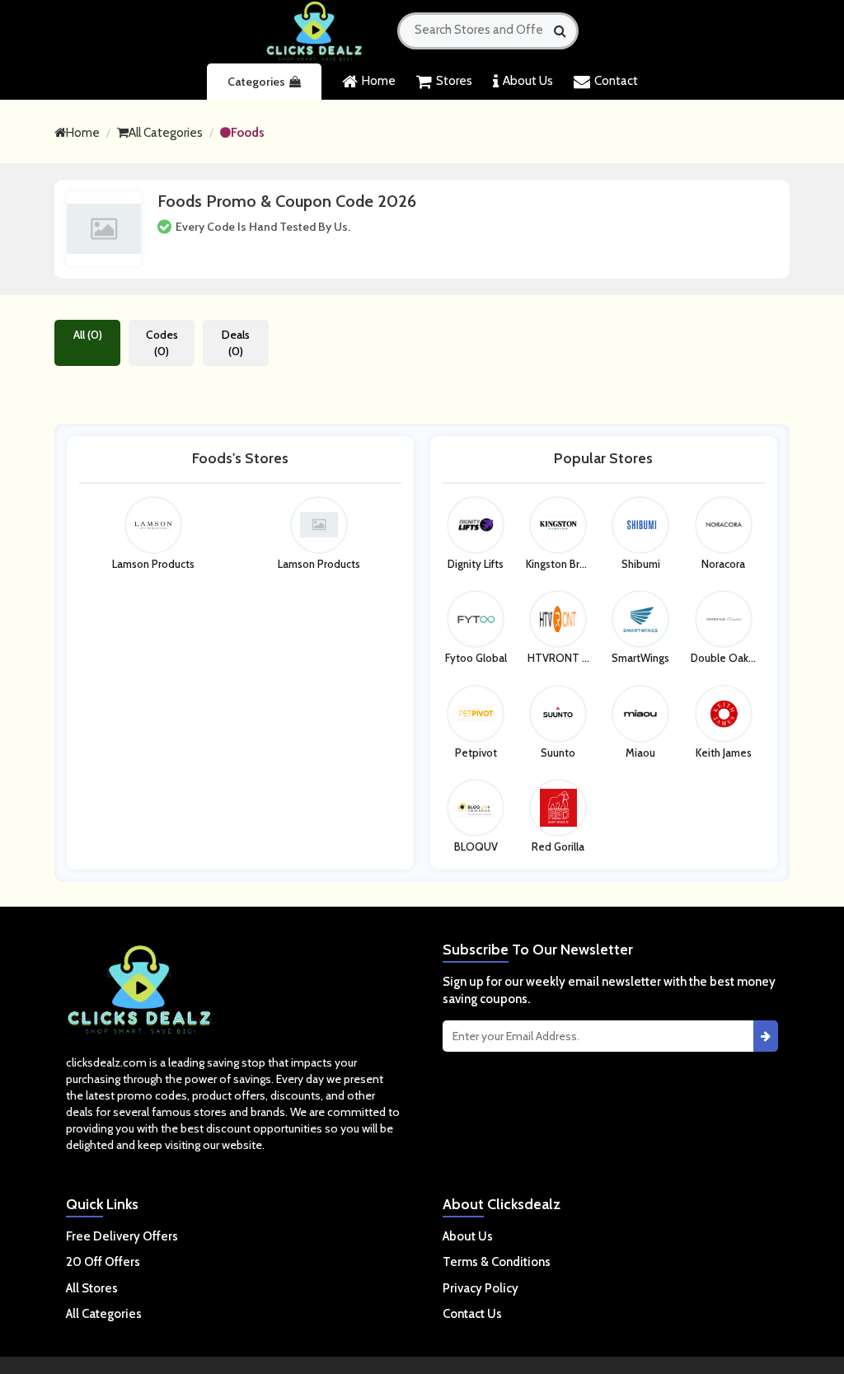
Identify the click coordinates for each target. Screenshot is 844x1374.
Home (379, 80)
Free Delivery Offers (122, 1236)
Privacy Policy (480, 1288)
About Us (528, 80)
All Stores (92, 1288)
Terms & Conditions (497, 1261)
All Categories (166, 132)
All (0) (87, 334)
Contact (616, 80)
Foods (248, 132)
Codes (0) (162, 343)
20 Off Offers (103, 1261)
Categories (256, 81)
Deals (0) (236, 343)
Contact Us (472, 1313)
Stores (454, 80)
